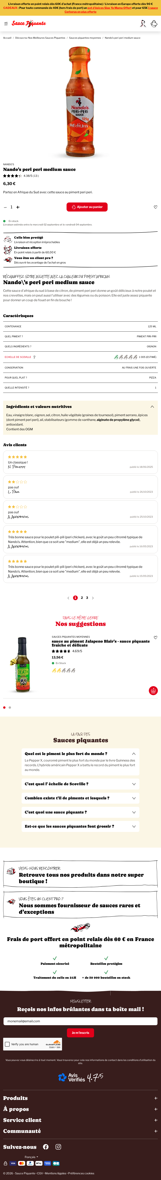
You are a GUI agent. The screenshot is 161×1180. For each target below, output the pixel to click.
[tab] (80, 761)
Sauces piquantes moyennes (85, 37)
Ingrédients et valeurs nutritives (39, 406)
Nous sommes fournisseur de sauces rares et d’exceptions (79, 908)
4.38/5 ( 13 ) (31, 175)
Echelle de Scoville (18, 357)
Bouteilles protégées (106, 964)
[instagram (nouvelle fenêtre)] (58, 1147)
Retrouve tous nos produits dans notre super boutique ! (81, 878)
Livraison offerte (27, 248)
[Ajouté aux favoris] (155, 207)
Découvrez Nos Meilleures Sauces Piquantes (40, 37)
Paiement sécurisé (55, 964)
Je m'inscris (80, 1033)
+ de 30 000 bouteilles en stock (106, 977)
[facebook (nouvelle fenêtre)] (46, 1147)
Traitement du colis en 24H (54, 977)
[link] (143, 23)
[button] (80, 753)
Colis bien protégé (28, 237)
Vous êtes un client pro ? (33, 258)
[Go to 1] (4, 707)
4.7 (92, 1077)
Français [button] (30, 1157)
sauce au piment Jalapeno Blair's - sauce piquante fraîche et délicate (101, 643)
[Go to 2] (10, 707)
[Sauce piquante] (29, 23)
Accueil (7, 37)
